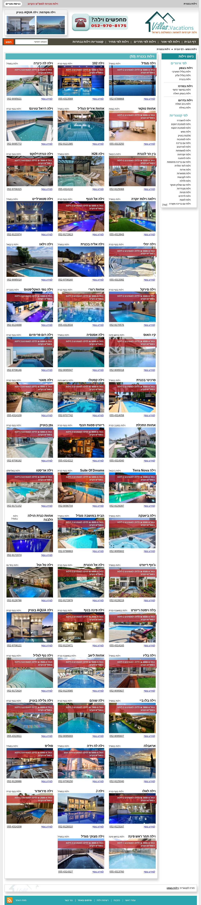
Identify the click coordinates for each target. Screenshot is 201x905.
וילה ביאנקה (147, 515)
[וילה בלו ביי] (132, 718)
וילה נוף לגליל (43, 655)
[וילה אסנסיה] (81, 352)
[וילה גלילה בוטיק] (29, 718)
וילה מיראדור (44, 791)
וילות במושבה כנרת (118, 610)
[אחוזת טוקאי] (132, 126)
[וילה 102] (81, 80)
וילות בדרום (185, 100)
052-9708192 (14, 460)
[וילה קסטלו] (81, 397)
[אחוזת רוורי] (81, 307)
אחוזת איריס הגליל (91, 108)
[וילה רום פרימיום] (29, 352)
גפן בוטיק (46, 425)
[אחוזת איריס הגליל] (81, 126)
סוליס (49, 746)
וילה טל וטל (45, 565)
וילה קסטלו (96, 380)
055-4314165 (117, 645)
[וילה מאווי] (29, 397)
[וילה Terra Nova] (132, 487)
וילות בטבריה (12, 290)
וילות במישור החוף (182, 89)
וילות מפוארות (184, 173)
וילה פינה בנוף (94, 610)
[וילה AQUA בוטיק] (51, 33)
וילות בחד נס (12, 565)
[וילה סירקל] (132, 307)
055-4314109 (14, 415)
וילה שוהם (97, 700)
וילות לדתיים (185, 196)
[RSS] (9, 902)
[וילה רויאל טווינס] (29, 126)
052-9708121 (14, 645)
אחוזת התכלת (146, 425)
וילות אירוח (185, 169)
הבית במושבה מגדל (90, 515)
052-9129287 (117, 506)
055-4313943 (117, 234)
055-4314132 (65, 189)
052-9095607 (117, 736)
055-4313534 (65, 325)
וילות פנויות (185, 192)
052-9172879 (65, 600)
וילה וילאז (46, 244)
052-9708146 (14, 370)
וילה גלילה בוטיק (41, 700)
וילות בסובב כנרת (117, 425)
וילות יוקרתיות (184, 154)
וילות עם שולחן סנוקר (180, 184)
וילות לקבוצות (184, 177)
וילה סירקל (148, 289)
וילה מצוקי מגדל (92, 836)
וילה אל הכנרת (94, 565)
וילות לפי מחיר (119, 41)
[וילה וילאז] (29, 261)
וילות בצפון (186, 67)
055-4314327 (65, 871)
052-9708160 (65, 279)
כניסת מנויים (13, 3)
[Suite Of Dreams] (81, 487)
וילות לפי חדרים (145, 41)
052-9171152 (14, 506)
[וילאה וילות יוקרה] (132, 216)
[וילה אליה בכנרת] (81, 261)
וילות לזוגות (185, 199)
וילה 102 (98, 63)
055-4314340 (117, 460)
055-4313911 (14, 736)
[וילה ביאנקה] (132, 533)
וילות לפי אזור (170, 41)
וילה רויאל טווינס (41, 108)
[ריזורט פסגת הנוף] (81, 442)
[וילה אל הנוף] (81, 216)
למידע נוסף (149, 98)
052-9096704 (65, 506)
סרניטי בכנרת (146, 380)
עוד (164, 204)
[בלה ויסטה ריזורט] (132, 627)
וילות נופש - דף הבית (185, 49)
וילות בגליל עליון (183, 75)
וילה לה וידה (95, 746)
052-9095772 (14, 144)
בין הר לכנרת (146, 154)
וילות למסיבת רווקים (181, 124)
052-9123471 (65, 645)
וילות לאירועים (184, 146)
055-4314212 (65, 460)
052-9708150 (65, 781)
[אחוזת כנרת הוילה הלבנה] (29, 537)
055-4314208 (14, 826)
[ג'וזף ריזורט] (132, 582)
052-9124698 (14, 325)
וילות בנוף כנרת (65, 63)
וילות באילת (185, 107)
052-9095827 (117, 690)
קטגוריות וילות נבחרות (88, 41)
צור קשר (69, 900)
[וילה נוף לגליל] (29, 673)
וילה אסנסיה (95, 334)
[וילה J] (81, 808)
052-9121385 (65, 144)
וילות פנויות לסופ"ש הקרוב (42, 3)
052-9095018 (117, 370)
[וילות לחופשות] (171, 22)
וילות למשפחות (183, 150)
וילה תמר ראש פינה (142, 836)
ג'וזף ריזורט (147, 565)
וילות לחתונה (184, 158)
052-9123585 (65, 690)
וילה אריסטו (44, 470)
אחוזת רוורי (96, 289)
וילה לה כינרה (43, 63)
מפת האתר (20, 900)
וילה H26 (98, 154)
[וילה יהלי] (132, 261)
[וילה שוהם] (81, 718)
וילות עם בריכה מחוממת (179, 162)
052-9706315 (14, 189)
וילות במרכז (185, 86)
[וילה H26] (81, 171)
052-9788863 (65, 551)
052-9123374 (14, 234)
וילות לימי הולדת (183, 165)
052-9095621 (14, 98)
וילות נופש (186, 131)
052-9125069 (117, 189)
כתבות (117, 900)
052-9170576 (117, 325)
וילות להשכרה (184, 120)
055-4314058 (117, 415)
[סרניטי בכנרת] (132, 397)
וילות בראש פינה (116, 335)
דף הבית (190, 41)
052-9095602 (117, 551)
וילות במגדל (114, 63)
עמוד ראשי (130, 900)
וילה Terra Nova (144, 470)
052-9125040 (117, 781)
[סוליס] (29, 763)
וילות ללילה (185, 181)
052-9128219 (117, 600)
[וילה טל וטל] (29, 582)
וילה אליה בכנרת (92, 244)
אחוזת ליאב (96, 655)
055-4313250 (117, 144)
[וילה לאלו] (132, 808)
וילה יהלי (149, 244)
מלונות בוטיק (184, 135)
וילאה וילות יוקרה (143, 199)
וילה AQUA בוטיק (27, 12)
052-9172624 (14, 690)
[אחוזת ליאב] (81, 673)
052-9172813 (65, 234)
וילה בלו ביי (148, 700)
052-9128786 (14, 600)
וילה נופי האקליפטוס (38, 289)
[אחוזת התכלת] (132, 442)
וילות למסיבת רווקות (181, 128)
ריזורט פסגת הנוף (91, 425)
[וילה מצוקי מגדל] (81, 853)
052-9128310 (65, 826)
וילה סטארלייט (42, 199)
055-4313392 (117, 279)
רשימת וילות (103, 900)
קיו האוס (149, 334)
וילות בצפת (114, 109)
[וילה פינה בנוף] (81, 627)
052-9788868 (117, 98)
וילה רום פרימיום (41, 334)
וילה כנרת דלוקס (41, 154)
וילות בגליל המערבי (181, 71)
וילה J (100, 791)
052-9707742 (65, 415)
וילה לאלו (149, 791)
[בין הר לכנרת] (132, 171)
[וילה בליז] (132, 673)
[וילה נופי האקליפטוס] (29, 307)
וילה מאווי (46, 380)
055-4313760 (117, 871)
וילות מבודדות (184, 188)
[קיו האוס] (132, 352)
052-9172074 (14, 555)
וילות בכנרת (163, 49)
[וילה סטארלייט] (29, 216)
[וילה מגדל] (132, 80)
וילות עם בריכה (183, 143)
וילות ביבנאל (115, 154)
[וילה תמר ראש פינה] (132, 853)
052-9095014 (14, 279)
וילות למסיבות (184, 139)
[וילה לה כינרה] (29, 80)
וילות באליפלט (13, 471)
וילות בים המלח (183, 104)
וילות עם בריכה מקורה (180, 203)
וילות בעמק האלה (182, 93)
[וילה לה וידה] (81, 763)
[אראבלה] (132, 763)
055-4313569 (65, 98)
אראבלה (150, 746)
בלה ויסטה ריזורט (143, 610)
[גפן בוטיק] (29, 442)
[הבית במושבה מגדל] (81, 533)
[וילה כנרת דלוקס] (29, 171)
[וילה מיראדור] (29, 808)
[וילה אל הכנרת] (81, 582)
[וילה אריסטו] (29, 487)
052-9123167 (117, 826)
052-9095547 (65, 370)
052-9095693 (65, 736)
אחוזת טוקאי (147, 108)
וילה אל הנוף (95, 199)
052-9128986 (14, 781)
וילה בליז (149, 655)
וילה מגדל (149, 63)
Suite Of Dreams (92, 470)
